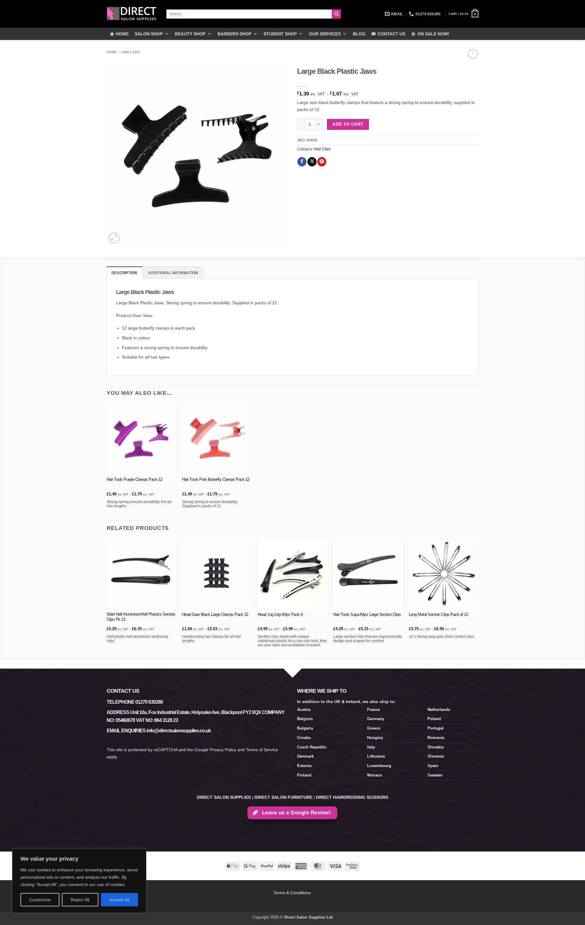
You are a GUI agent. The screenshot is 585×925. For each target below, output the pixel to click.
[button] (463, 14)
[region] (79, 881)
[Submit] (336, 14)
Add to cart (347, 124)
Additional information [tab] (173, 273)
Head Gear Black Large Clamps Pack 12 (215, 614)
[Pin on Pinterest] (321, 161)
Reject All (80, 899)
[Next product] (472, 54)
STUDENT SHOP (280, 33)
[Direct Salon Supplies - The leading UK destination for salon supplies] (132, 14)
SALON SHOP (149, 33)
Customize (40, 899)
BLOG (359, 33)
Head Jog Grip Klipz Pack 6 (280, 614)
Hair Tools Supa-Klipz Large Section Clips (367, 614)
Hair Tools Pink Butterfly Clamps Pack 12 (216, 479)
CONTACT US (391, 33)
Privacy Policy (223, 749)
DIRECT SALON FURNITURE (283, 797)
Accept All (119, 899)
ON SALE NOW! (433, 33)
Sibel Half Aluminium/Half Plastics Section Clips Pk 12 (141, 617)
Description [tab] (124, 273)
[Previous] (107, 598)
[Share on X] (312, 161)
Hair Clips (130, 52)
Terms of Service (262, 749)
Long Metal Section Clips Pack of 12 (438, 614)
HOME (122, 33)
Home (112, 52)
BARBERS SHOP (234, 33)
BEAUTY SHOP (190, 33)
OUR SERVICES (325, 33)
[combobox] (249, 14)
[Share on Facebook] (302, 161)
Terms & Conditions (292, 892)
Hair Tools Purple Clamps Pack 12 (134, 479)
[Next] (478, 598)
